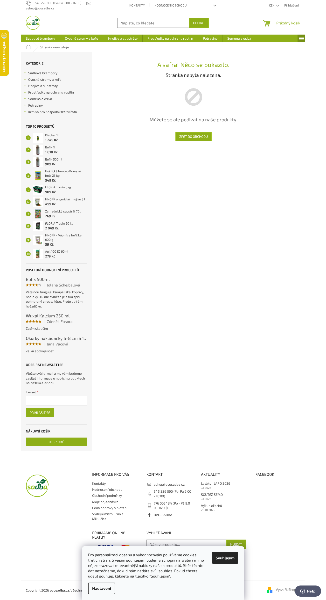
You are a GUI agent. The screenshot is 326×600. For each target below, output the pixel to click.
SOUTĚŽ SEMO (212, 494)
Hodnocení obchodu (170, 5)
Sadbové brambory (42, 73)
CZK (272, 5)
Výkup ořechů (211, 506)
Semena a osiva (40, 99)
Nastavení (101, 588)
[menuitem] (40, 38)
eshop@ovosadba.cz (169, 484)
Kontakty (137, 5)
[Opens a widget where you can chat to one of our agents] (308, 591)
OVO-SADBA (163, 515)
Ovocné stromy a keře (45, 79)
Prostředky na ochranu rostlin (51, 92)
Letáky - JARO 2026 (215, 483)
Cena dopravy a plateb (109, 508)
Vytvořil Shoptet (288, 590)
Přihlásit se (40, 412)
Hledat (199, 23)
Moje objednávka (105, 502)
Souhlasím (225, 558)
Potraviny (35, 105)
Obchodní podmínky (107, 495)
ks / (56, 442)
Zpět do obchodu (193, 136)
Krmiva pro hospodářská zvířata (52, 112)
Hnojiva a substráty (43, 86)
